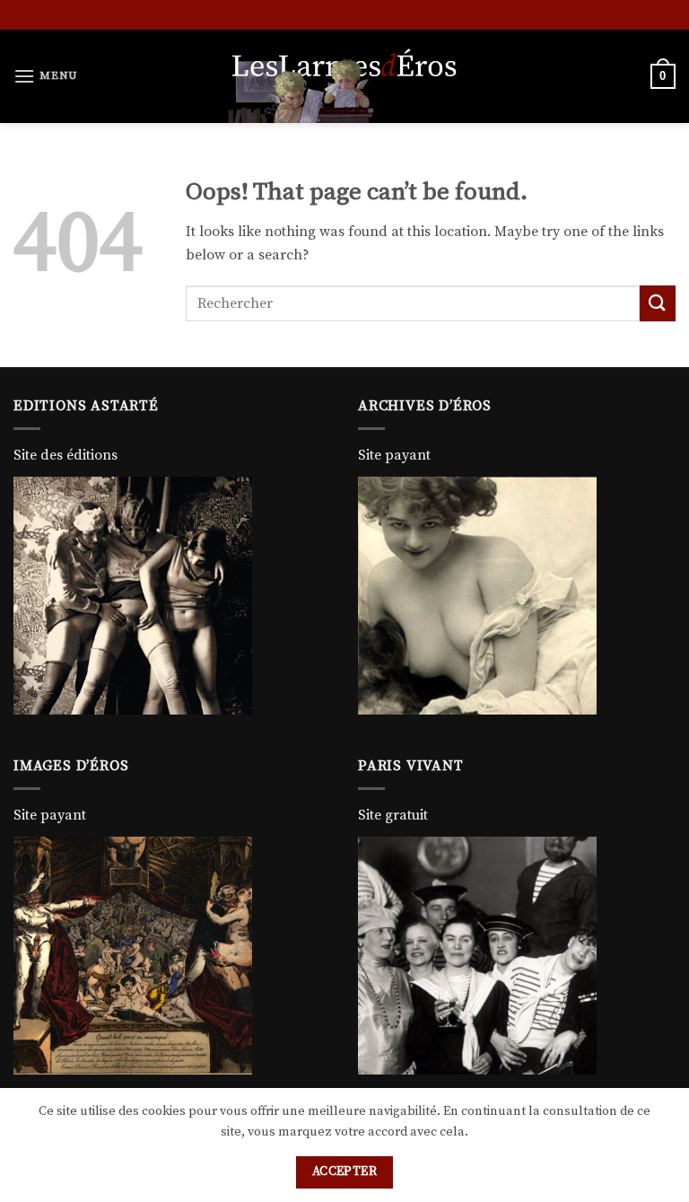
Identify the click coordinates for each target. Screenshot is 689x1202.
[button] (45, 76)
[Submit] (658, 302)
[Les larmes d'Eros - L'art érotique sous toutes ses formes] (344, 76)
